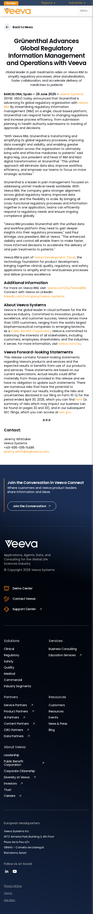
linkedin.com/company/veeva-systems (34, 296)
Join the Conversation (29, 506)
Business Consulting (63, 649)
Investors (10, 783)
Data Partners (14, 736)
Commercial (13, 680)
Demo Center (22, 588)
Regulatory (11, 655)
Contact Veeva (24, 599)
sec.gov (65, 412)
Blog (52, 730)
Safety (8, 661)
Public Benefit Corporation (31, 331)
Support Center (24, 609)
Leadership (11, 755)
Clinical (9, 649)
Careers (9, 796)
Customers (57, 705)
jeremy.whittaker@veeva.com (26, 451)
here (78, 399)
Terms (8, 893)
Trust (7, 790)
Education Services (62, 655)
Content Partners (16, 723)
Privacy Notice (13, 886)
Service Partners (15, 705)
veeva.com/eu (70, 344)
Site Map (9, 900)
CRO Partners (13, 730)
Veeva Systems (71, 94)
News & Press (58, 723)
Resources (56, 711)
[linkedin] (7, 872)
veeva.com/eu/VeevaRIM (66, 288)
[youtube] (15, 872)
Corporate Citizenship (19, 771)
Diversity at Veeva (16, 777)
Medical (9, 674)
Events (53, 717)
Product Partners (16, 711)
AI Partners (11, 717)
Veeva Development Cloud (54, 257)
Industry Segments (17, 686)
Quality (9, 667)
